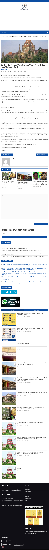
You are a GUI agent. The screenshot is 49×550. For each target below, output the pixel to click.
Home (27, 496)
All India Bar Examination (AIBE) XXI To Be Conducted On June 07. (15, 248)
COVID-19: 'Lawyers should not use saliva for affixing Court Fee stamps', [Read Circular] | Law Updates (22, 268)
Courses (3, 540)
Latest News (4, 69)
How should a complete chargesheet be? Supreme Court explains (30, 467)
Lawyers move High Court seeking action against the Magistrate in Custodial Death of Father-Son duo (40, 183)
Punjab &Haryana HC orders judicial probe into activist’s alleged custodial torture (23, 184)
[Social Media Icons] (3, 292)
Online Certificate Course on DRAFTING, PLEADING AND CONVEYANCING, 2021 (30, 329)
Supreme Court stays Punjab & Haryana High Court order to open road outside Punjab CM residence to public (31, 438)
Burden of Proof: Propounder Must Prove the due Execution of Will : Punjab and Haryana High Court (21, 250)
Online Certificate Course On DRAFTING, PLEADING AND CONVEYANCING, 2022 (30, 314)
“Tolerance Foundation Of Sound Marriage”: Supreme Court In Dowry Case (30, 423)
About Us (28, 489)
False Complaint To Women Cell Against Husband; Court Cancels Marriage (8, 183)
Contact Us (28, 491)
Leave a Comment (23, 71)
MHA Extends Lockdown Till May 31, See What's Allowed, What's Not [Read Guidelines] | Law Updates (22, 271)
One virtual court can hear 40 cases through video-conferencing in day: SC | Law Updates (20, 264)
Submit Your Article (30, 503)
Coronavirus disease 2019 (7, 246)
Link (5, 150)
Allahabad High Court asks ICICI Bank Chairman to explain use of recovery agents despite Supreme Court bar (23, 256)
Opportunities (16, 544)
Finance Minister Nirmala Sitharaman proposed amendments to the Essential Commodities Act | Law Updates (24, 281)
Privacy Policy (29, 500)
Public (22, 544)
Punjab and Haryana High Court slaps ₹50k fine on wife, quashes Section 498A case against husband (30, 453)
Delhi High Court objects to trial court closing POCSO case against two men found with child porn (30, 408)
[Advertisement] (24, 21)
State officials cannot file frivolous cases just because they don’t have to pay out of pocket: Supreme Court (42, 154)
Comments (36, 310)
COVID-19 (28, 493)
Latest (12, 310)
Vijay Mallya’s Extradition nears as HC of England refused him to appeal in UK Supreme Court (20, 283)
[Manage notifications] (3, 547)
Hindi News (10, 540)
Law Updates (14, 71)
